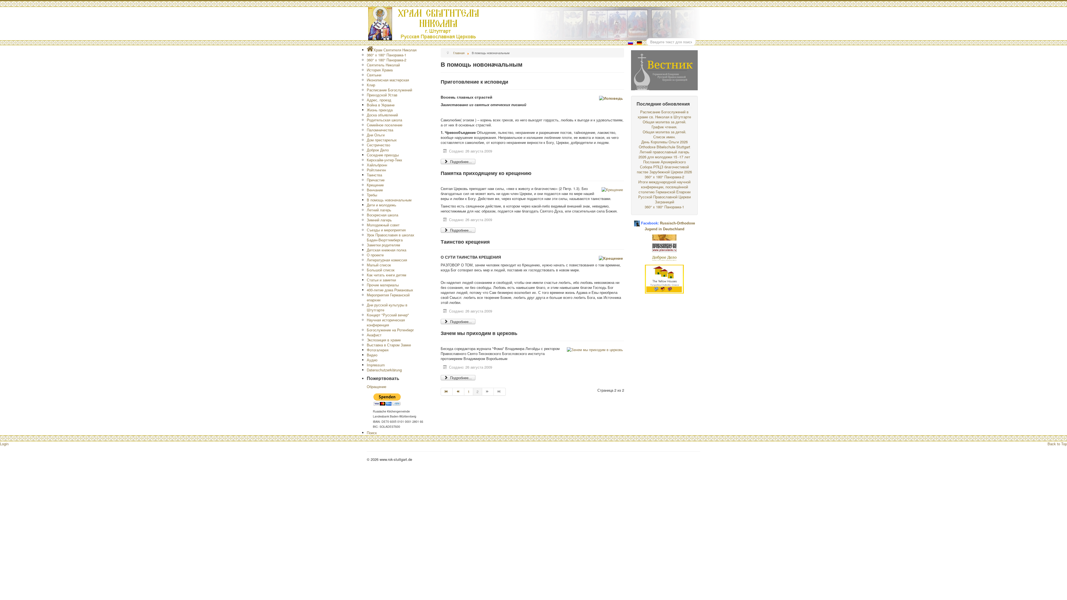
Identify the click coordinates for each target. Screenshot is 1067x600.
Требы (372, 195)
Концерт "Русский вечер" (388, 315)
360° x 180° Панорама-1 (386, 55)
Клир (371, 85)
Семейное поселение (384, 125)
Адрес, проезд (379, 99)
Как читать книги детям (386, 275)
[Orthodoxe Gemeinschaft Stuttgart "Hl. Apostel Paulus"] (664, 236)
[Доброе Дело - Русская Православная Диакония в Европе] (664, 257)
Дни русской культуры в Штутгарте (387, 307)
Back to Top (1057, 443)
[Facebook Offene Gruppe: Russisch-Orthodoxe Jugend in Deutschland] (637, 221)
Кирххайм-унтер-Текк (384, 159)
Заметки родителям (383, 245)
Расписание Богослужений (389, 89)
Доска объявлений (382, 115)
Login (4, 443)
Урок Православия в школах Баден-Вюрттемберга (390, 237)
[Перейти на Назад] (458, 392)
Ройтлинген (376, 169)
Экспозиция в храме (384, 339)
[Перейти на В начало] (447, 392)
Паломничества (380, 129)
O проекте (375, 255)
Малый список (379, 265)
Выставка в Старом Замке (389, 345)
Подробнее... (460, 161)
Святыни (374, 75)
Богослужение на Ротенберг (390, 329)
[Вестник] (664, 69)
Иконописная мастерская (388, 79)
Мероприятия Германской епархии (388, 297)
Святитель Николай (383, 65)
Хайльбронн (377, 165)
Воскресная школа (382, 215)
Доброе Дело (378, 149)
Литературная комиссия (387, 259)
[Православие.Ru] (664, 247)
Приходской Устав (382, 95)
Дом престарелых (382, 139)
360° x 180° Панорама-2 (386, 59)
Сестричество (378, 145)
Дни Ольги (376, 135)
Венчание (375, 189)
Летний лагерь (379, 209)
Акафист (374, 335)
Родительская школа (384, 119)
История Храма (380, 69)
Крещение (375, 185)
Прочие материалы (383, 285)
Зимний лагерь (379, 219)
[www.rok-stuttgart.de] (534, 23)
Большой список (381, 269)
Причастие (376, 179)
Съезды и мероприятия (386, 229)
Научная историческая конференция (386, 322)
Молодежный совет (383, 225)
